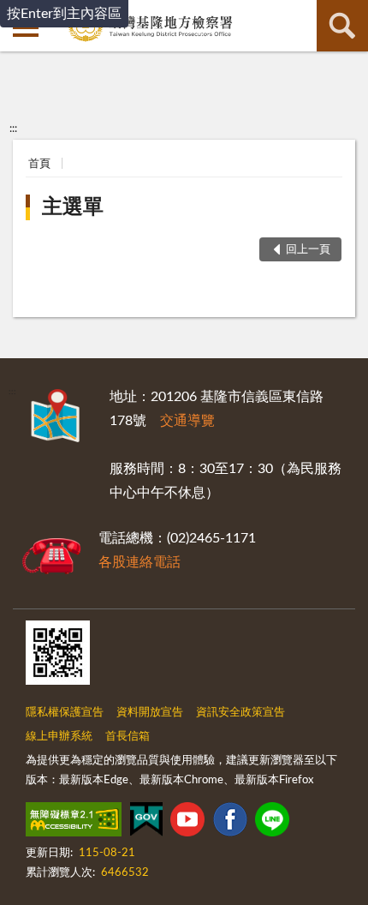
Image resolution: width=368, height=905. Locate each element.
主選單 (73, 207)
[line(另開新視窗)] (272, 822)
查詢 (342, 25)
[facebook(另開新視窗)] (230, 822)
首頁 (39, 164)
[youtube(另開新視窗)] (187, 822)
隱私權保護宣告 (65, 712)
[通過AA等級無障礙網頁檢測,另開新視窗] (74, 822)
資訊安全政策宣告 (240, 712)
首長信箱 (127, 736)
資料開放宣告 (149, 712)
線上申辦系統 (59, 736)
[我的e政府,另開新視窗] (146, 822)
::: (13, 128)
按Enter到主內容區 (64, 14)
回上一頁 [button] (308, 249)
